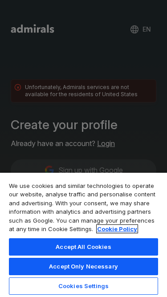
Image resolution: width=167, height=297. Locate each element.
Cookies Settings (83, 285)
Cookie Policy (117, 228)
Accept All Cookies (83, 246)
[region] (83, 234)
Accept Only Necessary (83, 266)
